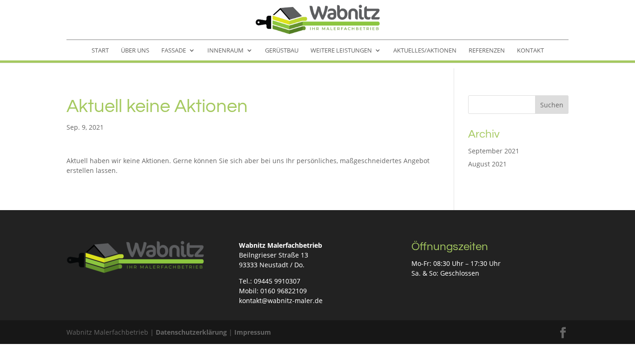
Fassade (173, 50)
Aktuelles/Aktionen (424, 50)
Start (100, 50)
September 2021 (493, 150)
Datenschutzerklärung (191, 332)
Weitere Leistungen (341, 50)
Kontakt (530, 50)
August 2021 (487, 163)
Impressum (252, 332)
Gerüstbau (281, 50)
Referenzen (487, 50)
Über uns (135, 50)
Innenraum (225, 50)
